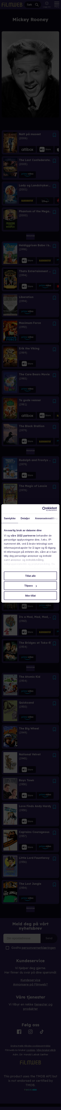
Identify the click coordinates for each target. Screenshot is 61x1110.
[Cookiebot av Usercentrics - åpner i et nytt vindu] (43, 509)
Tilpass (28, 585)
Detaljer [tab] (25, 518)
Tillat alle (30, 575)
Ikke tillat (30, 595)
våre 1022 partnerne (23, 535)
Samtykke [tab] (10, 518)
